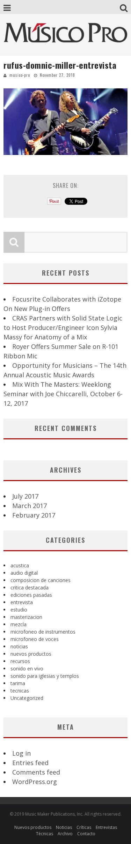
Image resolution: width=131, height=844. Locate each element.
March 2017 (29, 505)
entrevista (21, 602)
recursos (20, 661)
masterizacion (26, 617)
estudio (18, 609)
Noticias (64, 827)
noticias (19, 646)
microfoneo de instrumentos (42, 631)
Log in (21, 753)
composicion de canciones (40, 580)
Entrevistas (106, 827)
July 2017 (25, 496)
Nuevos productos (32, 827)
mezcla (18, 624)
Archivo (65, 834)
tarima (17, 683)
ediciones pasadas (31, 595)
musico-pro (19, 75)
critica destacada (29, 587)
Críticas (84, 827)
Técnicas (44, 834)
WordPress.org (34, 781)
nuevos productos (30, 653)
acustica (19, 565)
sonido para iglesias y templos (44, 676)
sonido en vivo (26, 668)
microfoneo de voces (34, 639)
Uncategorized (26, 698)
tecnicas (19, 690)
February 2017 (33, 515)
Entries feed (30, 762)
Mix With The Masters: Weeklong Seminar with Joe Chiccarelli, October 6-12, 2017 (63, 393)
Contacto (86, 834)
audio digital (24, 572)
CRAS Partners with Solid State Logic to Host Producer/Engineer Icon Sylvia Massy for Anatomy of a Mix (62, 327)
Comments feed (36, 772)
